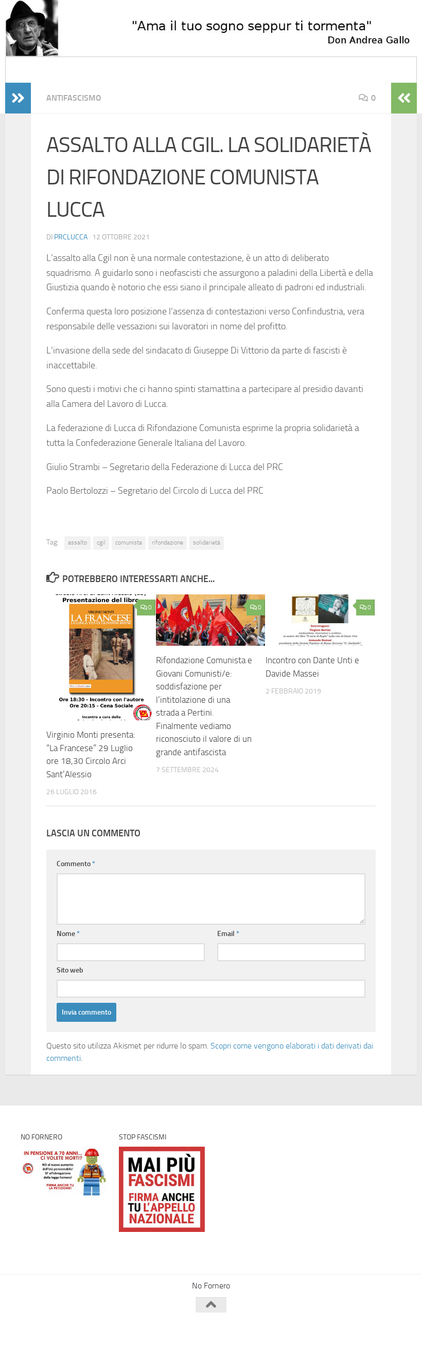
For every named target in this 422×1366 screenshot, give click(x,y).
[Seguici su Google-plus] (394, 1325)
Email (228, 933)
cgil (101, 542)
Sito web (70, 970)
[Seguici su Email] (320, 1325)
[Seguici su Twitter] (357, 1325)
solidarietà (206, 542)
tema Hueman (138, 1345)
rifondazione (167, 542)
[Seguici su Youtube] (375, 1325)
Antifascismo (73, 98)
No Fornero (39, 69)
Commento (76, 863)
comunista (128, 542)
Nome (68, 933)
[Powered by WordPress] (59, 1344)
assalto (77, 542)
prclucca (70, 237)
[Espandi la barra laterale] (18, 98)
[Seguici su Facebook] (338, 1325)
